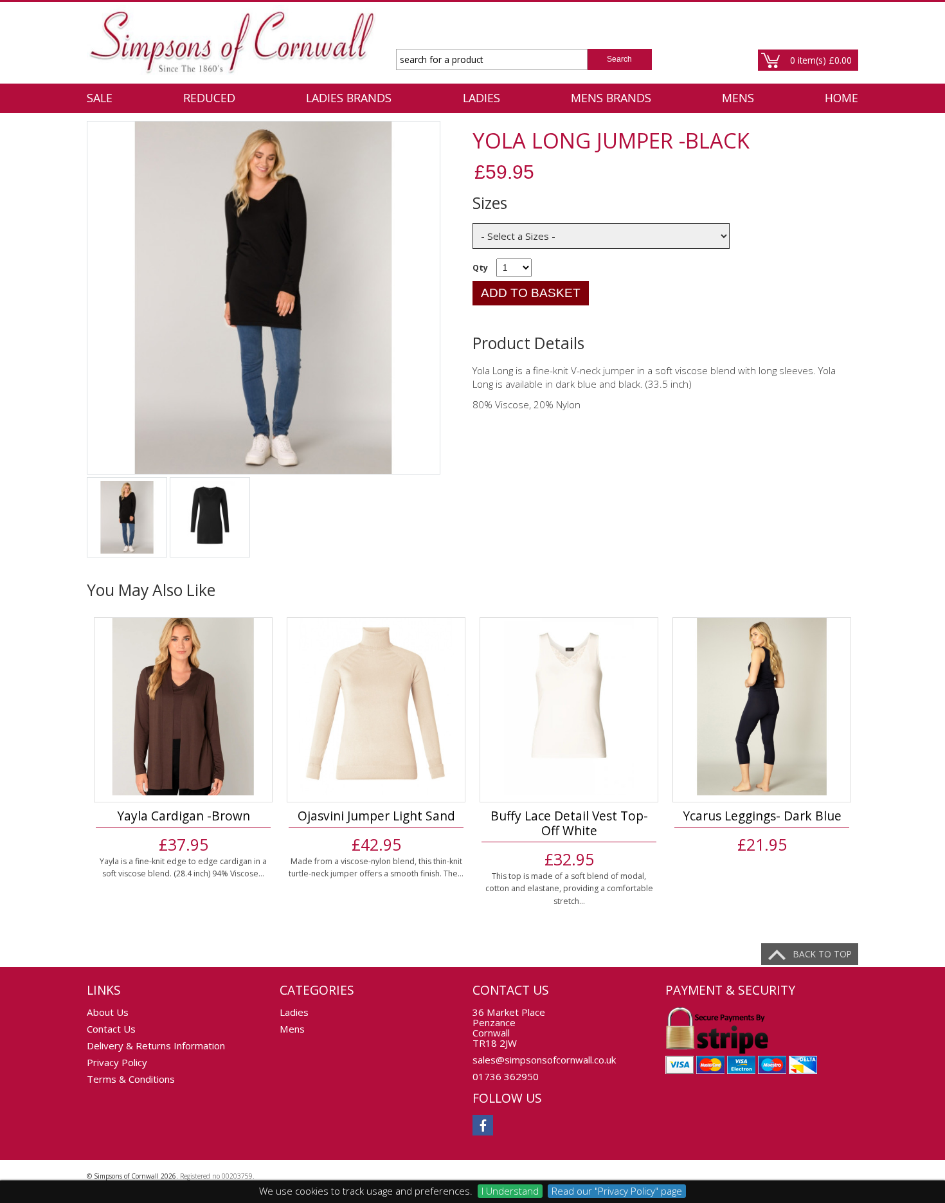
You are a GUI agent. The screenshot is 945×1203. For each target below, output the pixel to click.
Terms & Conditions (131, 1078)
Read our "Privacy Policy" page (617, 1190)
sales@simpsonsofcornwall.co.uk (544, 1059)
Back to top (822, 954)
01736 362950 (506, 1076)
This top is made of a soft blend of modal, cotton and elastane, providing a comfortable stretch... (569, 889)
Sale (100, 97)
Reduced (209, 97)
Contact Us (111, 1028)
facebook (483, 1125)
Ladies (481, 97)
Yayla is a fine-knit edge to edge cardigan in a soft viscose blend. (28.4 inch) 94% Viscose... (183, 868)
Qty (480, 267)
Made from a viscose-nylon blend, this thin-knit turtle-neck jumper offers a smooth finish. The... (376, 868)
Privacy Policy (117, 1062)
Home (841, 97)
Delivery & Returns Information (156, 1045)
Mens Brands (611, 97)
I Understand (510, 1190)
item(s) (821, 60)
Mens (738, 97)
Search (619, 59)
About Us (108, 1012)
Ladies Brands (349, 97)
